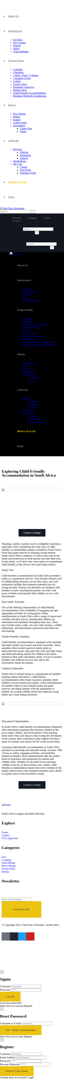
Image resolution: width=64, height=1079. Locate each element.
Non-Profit (25, 170)
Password (5, 989)
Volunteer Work (28, 173)
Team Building (21, 51)
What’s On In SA (17, 181)
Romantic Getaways (23, 87)
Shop (11, 196)
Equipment (25, 155)
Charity (23, 167)
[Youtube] (30, 936)
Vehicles (24, 152)
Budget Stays (20, 90)
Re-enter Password (10, 1064)
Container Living (22, 78)
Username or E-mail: (10, 1023)
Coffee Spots (20, 122)
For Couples (19, 42)
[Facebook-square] (6, 936)
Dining (12, 104)
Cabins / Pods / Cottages (25, 75)
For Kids (17, 39)
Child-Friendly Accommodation (29, 93)
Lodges (17, 81)
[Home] (14, 253)
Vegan (23, 131)
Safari (16, 48)
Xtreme (17, 45)
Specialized (19, 125)
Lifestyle (13, 140)
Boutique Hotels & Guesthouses (29, 96)
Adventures (15, 30)
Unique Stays (16, 60)
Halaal (16, 116)
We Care (17, 164)
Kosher (17, 119)
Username (5, 986)
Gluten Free (26, 128)
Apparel (24, 158)
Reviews (17, 149)
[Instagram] (14, 936)
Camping (18, 69)
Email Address (7, 1057)
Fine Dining (19, 113)
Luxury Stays (20, 84)
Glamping (18, 72)
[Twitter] (22, 936)
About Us (13, 16)
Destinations (19, 161)
